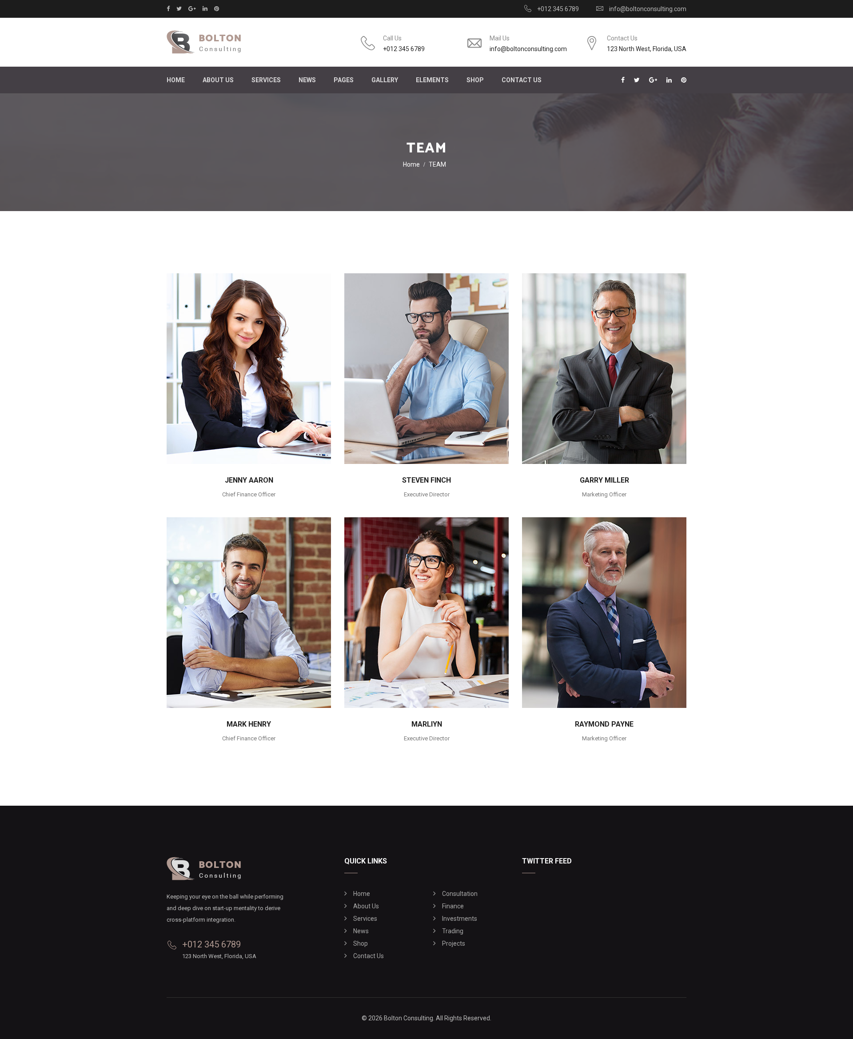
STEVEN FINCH (426, 480)
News (307, 80)
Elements (432, 80)
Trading (452, 931)
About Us (218, 80)
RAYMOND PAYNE (604, 724)
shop (475, 80)
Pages (344, 80)
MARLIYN (426, 724)
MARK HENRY (249, 724)
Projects (453, 943)
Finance (453, 906)
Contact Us (522, 80)
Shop (360, 943)
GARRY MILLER (604, 480)
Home (176, 80)
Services (266, 80)
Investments (459, 918)
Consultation (460, 893)
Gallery (384, 80)
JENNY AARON (249, 480)
